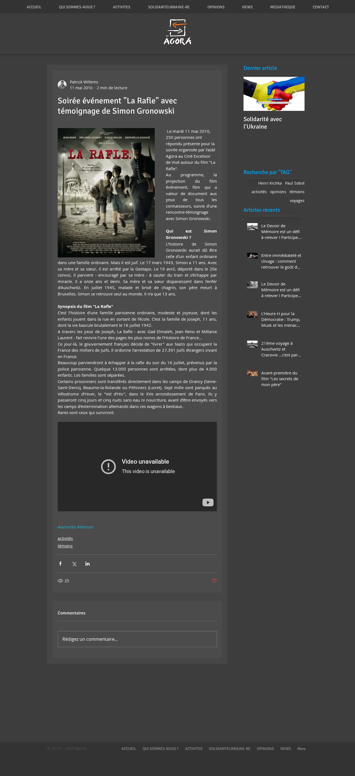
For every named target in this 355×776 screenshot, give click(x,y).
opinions (278, 191)
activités (65, 538)
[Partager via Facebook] (60, 563)
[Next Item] (295, 94)
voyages (297, 200)
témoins (65, 545)
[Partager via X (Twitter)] (74, 563)
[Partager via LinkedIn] (87, 563)
